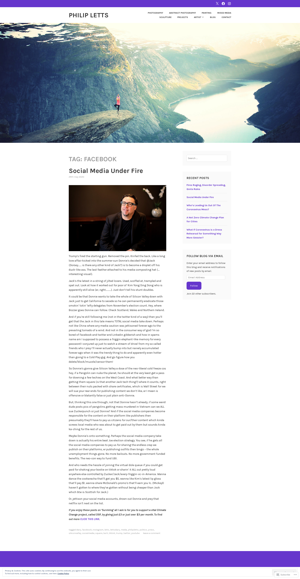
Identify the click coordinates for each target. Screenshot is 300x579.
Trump (119, 533)
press (151, 529)
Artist (197, 17)
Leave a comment (151, 533)
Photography (155, 13)
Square (98, 533)
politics (143, 529)
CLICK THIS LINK (89, 519)
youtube (135, 533)
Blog (213, 17)
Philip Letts (89, 15)
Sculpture (165, 17)
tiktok (112, 533)
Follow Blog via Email (205, 256)
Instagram (98, 529)
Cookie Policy (63, 573)
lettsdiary (115, 529)
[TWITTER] (217, 3)
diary (78, 529)
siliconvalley (75, 533)
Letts (106, 529)
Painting (206, 13)
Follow (194, 285)
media (124, 529)
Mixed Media (224, 13)
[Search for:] (207, 158)
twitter (126, 533)
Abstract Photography (182, 13)
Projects (182, 17)
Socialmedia (88, 533)
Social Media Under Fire (106, 171)
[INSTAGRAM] (229, 3)
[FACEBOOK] (223, 3)
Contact (226, 17)
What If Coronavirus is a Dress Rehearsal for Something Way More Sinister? (204, 233)
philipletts (133, 529)
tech (105, 533)
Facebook (87, 529)
